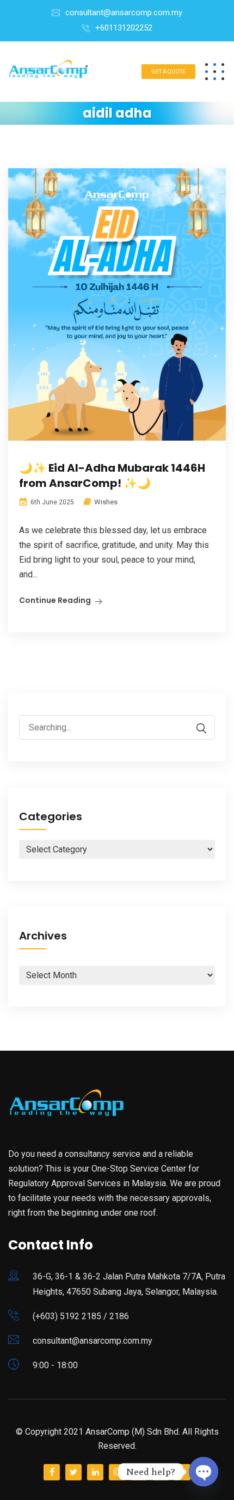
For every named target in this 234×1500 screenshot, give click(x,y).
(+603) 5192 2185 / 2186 (81, 1316)
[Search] (196, 728)
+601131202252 (123, 28)
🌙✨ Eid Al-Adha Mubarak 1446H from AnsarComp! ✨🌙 (112, 475)
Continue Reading (55, 600)
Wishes (106, 502)
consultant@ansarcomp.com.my (123, 12)
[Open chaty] (203, 1471)
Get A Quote (168, 72)
